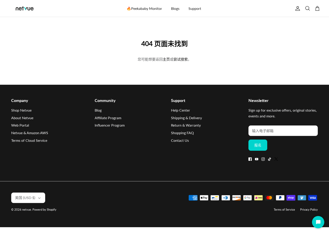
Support (194, 8)
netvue (26, 209)
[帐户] (296, 8)
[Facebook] (250, 159)
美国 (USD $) (25, 197)
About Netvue (22, 118)
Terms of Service (284, 209)
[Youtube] (256, 159)
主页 (166, 59)
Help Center (180, 110)
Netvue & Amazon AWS (29, 133)
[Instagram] (263, 159)
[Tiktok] (269, 159)
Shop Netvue (21, 110)
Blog (98, 110)
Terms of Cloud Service (29, 140)
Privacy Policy (309, 209)
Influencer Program (110, 125)
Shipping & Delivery (186, 118)
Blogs (175, 8)
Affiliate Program (108, 118)
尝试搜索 (180, 59)
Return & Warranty (186, 125)
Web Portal (20, 125)
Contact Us (180, 140)
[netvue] (24, 8)
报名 (257, 145)
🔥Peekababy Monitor (144, 8)
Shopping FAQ (182, 133)
